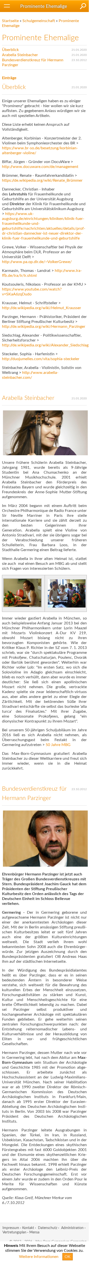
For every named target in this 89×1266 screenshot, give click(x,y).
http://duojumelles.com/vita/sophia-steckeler (40, 359)
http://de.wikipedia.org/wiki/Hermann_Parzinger (43, 327)
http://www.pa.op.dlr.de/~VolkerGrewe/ (37, 262)
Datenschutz (47, 1228)
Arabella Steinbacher (20, 55)
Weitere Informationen (38, 1257)
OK (68, 1257)
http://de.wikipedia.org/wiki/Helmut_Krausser (41, 308)
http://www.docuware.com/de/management (40, 167)
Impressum (10, 1228)
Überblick (10, 50)
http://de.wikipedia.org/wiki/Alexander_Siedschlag (45, 345)
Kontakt (28, 1228)
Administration (72, 1228)
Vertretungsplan (14, 1232)
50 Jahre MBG (58, 745)
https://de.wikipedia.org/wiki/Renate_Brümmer (42, 180)
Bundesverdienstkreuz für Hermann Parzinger (32, 62)
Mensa (34, 1232)
